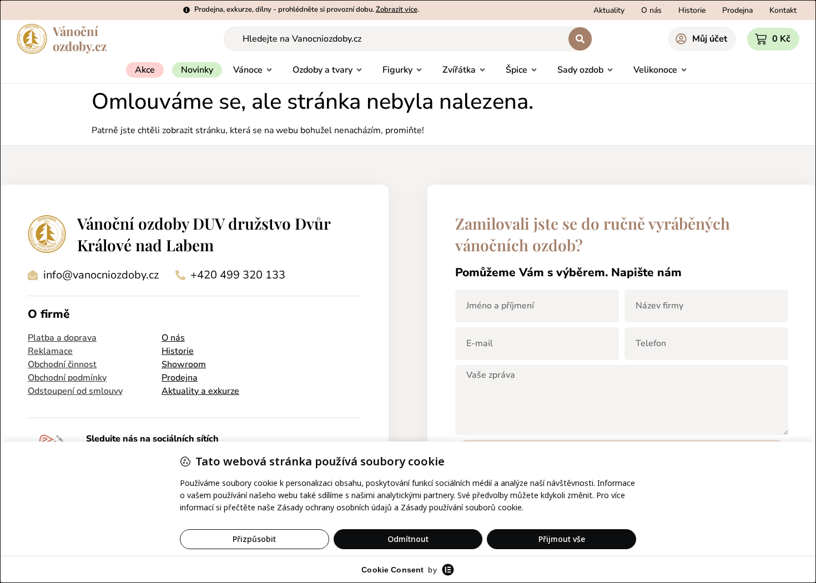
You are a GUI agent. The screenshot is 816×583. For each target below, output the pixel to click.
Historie (178, 351)
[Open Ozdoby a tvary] (359, 70)
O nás (173, 338)
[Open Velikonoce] (684, 70)
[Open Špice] (534, 70)
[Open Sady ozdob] (610, 70)
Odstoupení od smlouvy (75, 391)
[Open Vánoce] (269, 70)
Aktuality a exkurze (200, 391)
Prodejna (180, 378)
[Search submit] (580, 38)
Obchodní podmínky (67, 378)
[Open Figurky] (419, 70)
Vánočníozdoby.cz (80, 38)
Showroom (184, 364)
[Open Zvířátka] (482, 70)
